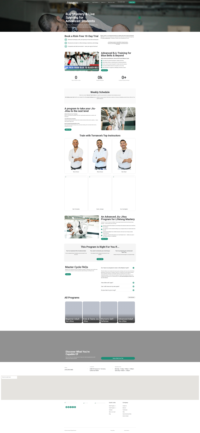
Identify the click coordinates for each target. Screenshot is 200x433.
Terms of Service (126, 430)
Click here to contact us (111, 97)
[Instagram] (71, 407)
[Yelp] (73, 407)
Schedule (110, 409)
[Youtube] (69, 407)
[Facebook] (66, 407)
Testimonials (125, 409)
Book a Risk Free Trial (118, 358)
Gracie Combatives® (106, 38)
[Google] (75, 407)
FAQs (124, 411)
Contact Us (125, 405)
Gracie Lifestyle (125, 415)
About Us (124, 407)
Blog (110, 413)
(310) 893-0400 (121, 2)
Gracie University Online (127, 413)
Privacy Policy (113, 430)
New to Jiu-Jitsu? (111, 2)
